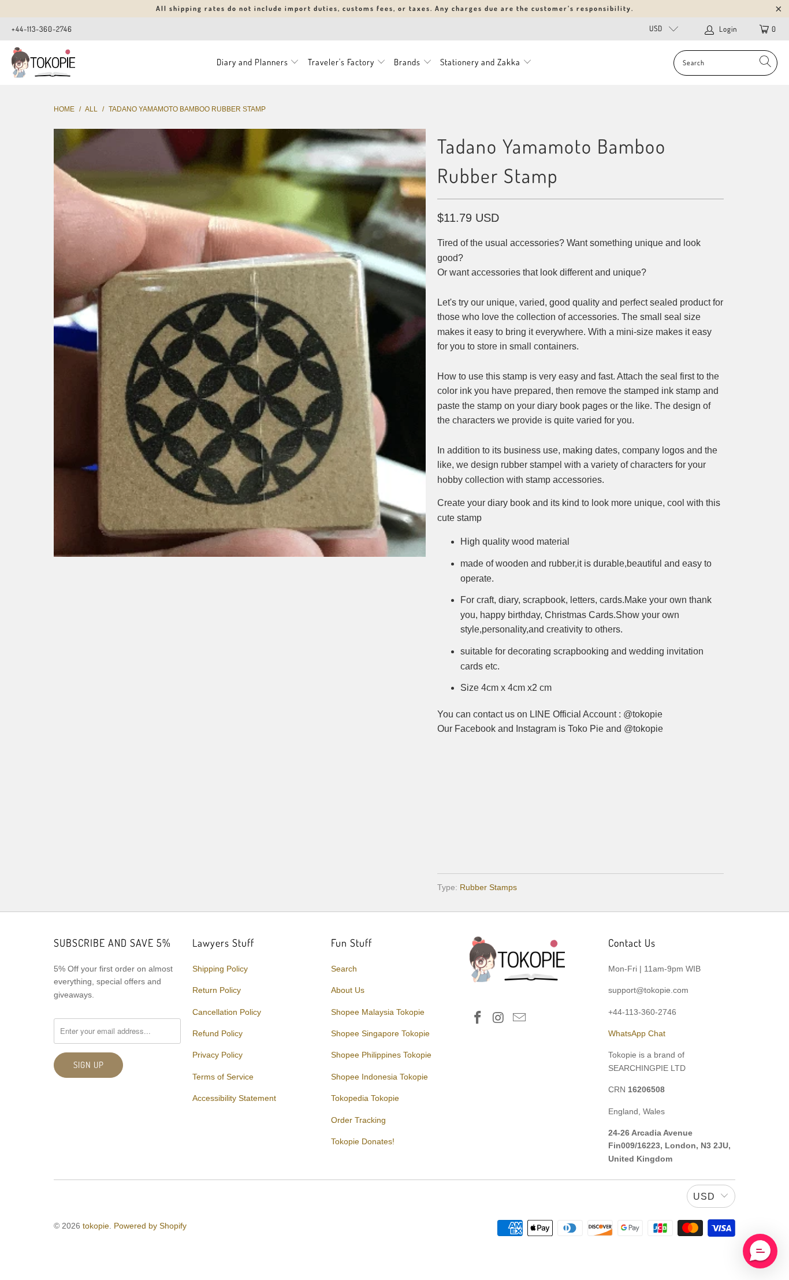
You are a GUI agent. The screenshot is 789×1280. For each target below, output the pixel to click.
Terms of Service (223, 1076)
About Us (347, 990)
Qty (445, 752)
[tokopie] (43, 62)
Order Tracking (358, 1120)
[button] (760, 1251)
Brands (407, 62)
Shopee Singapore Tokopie (380, 1033)
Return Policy (216, 990)
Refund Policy (217, 1033)
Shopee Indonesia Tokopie (379, 1076)
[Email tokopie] (519, 1018)
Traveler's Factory (342, 62)
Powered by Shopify (150, 1225)
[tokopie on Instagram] (499, 1018)
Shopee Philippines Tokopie (381, 1054)
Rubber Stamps (488, 887)
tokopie (96, 1225)
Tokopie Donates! (362, 1141)
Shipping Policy (220, 968)
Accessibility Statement (234, 1098)
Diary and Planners (252, 62)
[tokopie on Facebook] (478, 1018)
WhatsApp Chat (636, 1033)
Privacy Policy (217, 1054)
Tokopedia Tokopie (365, 1098)
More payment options (650, 837)
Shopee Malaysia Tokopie (378, 1012)
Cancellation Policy (226, 1012)
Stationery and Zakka (480, 62)
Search (344, 968)
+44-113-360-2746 (42, 29)
